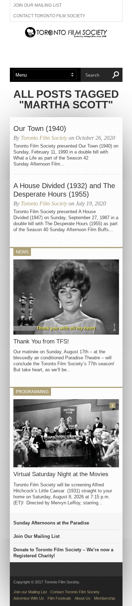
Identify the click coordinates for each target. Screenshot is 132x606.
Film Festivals (59, 598)
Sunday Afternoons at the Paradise (51, 523)
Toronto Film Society (44, 138)
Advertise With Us (28, 598)
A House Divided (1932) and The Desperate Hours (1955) (64, 190)
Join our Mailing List (37, 5)
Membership (104, 598)
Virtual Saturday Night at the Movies (60, 474)
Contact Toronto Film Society (49, 15)
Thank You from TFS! (41, 341)
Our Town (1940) (39, 128)
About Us (82, 598)
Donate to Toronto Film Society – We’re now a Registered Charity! (63, 552)
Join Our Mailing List (36, 536)
